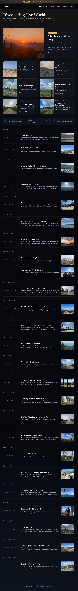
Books (58, 6)
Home (40, 6)
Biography (46, 6)
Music (65, 6)
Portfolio (52, 6)
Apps (71, 6)
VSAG (6, 6)
